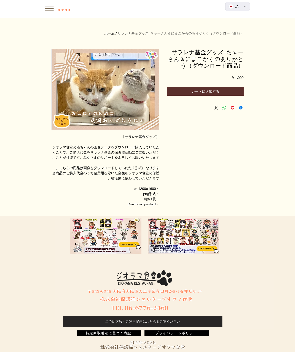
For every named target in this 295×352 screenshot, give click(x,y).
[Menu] (49, 8)
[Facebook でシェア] (240, 107)
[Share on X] (216, 107)
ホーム (109, 33)
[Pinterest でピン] (232, 107)
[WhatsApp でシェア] (224, 107)
